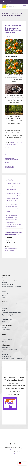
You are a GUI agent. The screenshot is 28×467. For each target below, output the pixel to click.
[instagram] (10, 444)
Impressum (13, 449)
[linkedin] (14, 444)
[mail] (18, 444)
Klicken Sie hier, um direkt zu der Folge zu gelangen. (13, 144)
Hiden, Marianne (11, 190)
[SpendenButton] (10, 398)
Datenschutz (20, 449)
